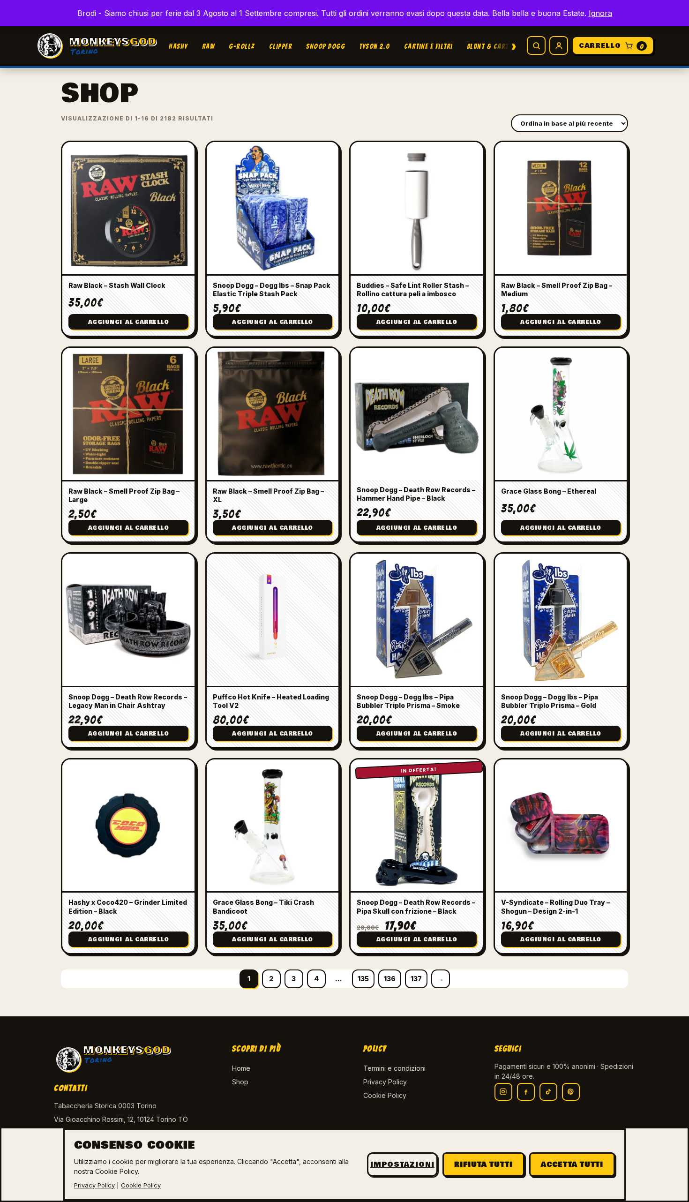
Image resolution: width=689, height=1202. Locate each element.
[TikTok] (548, 1092)
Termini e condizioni (394, 1068)
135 (363, 979)
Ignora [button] (600, 13)
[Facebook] (526, 1092)
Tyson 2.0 (374, 46)
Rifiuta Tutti (483, 1164)
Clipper (280, 46)
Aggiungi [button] (128, 322)
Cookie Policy (384, 1095)
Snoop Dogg (325, 46)
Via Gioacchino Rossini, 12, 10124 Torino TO (121, 1119)
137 (416, 979)
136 (390, 979)
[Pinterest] (571, 1092)
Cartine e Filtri (428, 46)
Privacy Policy (385, 1082)
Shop (240, 1082)
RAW (208, 46)
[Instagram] (503, 1092)
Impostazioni (402, 1164)
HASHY (178, 46)
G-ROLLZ (242, 46)
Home (241, 1068)
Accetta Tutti (572, 1164)
